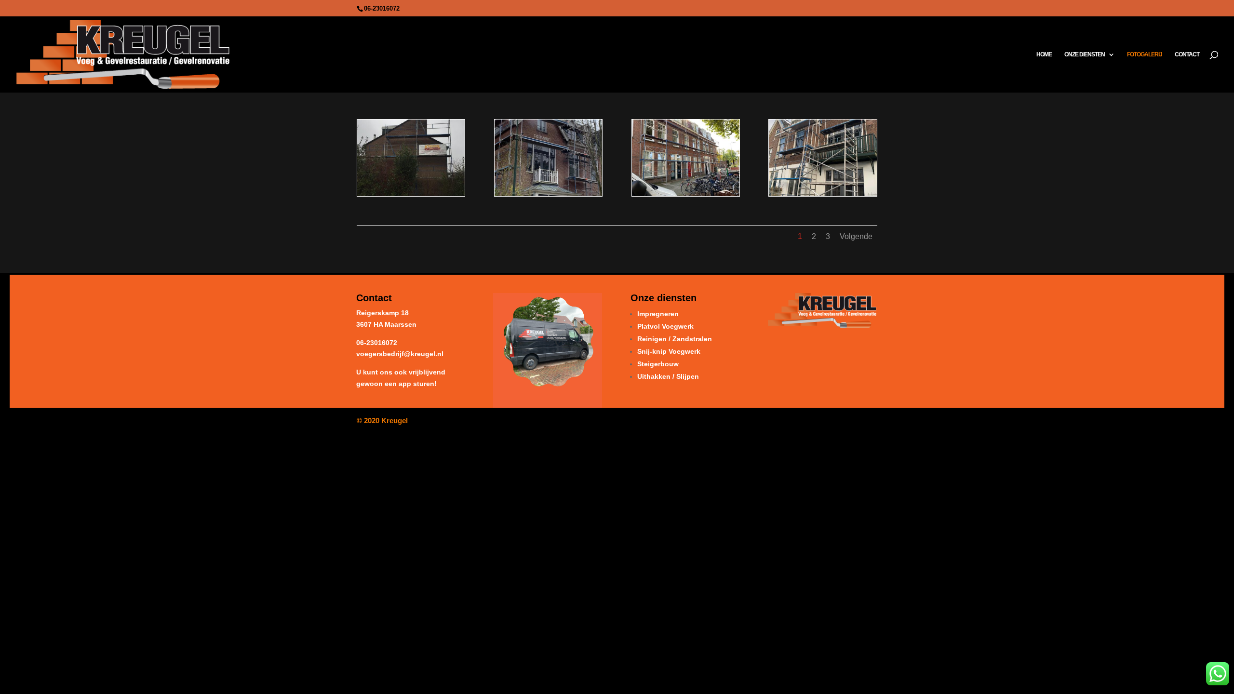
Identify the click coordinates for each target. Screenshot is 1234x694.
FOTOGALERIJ (1144, 54)
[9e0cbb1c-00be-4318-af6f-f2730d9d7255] (548, 194)
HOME (1044, 54)
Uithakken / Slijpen (668, 376)
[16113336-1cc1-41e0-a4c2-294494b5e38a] (822, 194)
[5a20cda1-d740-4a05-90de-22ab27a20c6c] (411, 194)
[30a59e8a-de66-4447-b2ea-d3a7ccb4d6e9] (685, 194)
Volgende (856, 236)
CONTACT (1187, 54)
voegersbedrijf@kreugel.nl (399, 354)
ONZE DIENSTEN (1084, 54)
